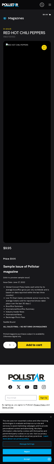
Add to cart (34, 345)
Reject (27, 451)
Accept (27, 459)
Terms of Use (7, 407)
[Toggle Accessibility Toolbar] (49, 459)
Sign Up (43, 398)
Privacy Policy (40, 405)
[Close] (51, 417)
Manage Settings (27, 444)
